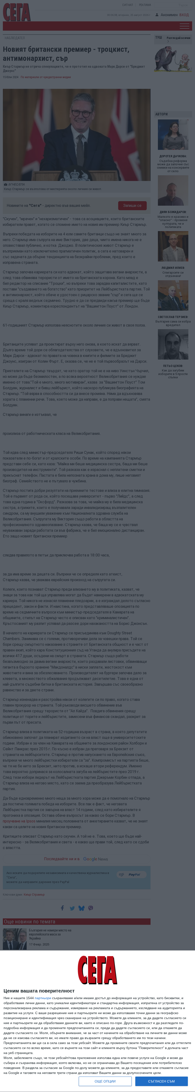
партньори (43, 998)
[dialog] (97, 1021)
